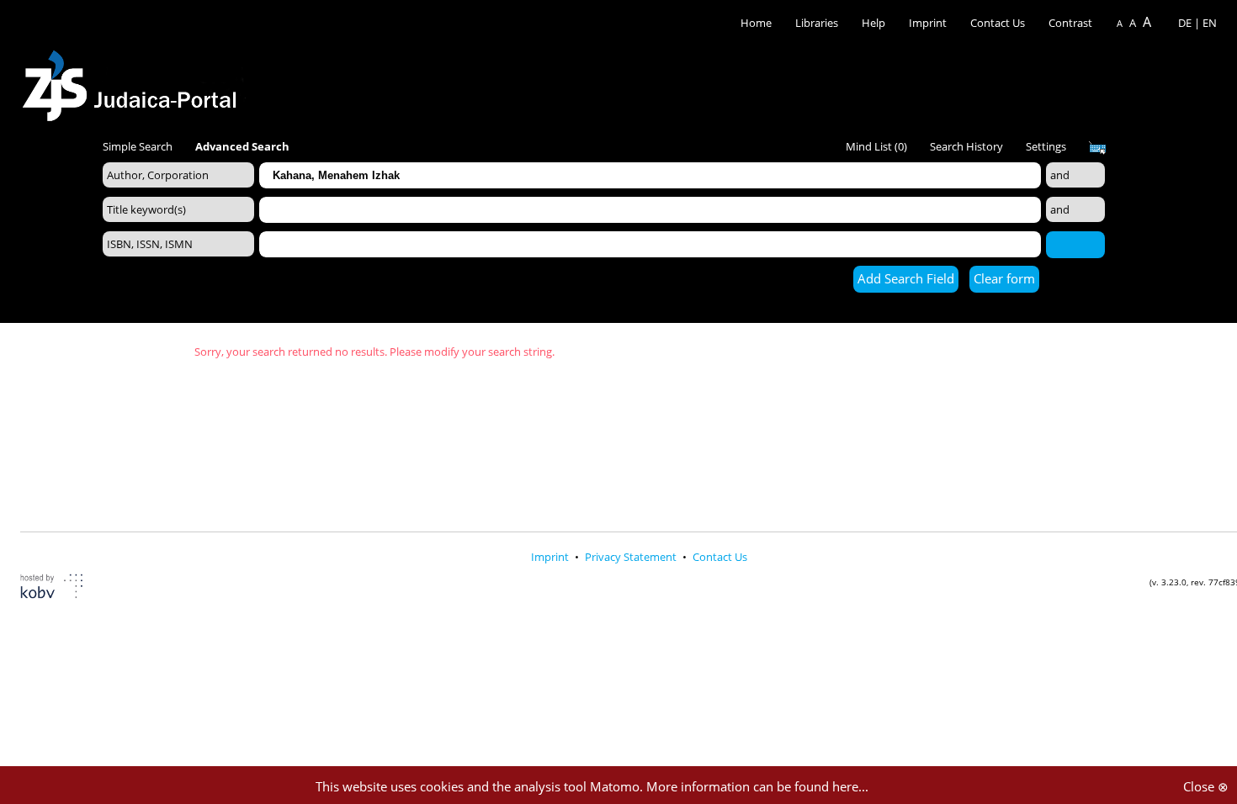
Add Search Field (905, 278)
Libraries (816, 22)
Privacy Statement (632, 556)
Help (873, 22)
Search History (966, 146)
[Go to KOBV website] (62, 588)
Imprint (928, 22)
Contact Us (998, 22)
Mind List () (876, 146)
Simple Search (138, 146)
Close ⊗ (1206, 786)
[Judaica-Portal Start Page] (133, 81)
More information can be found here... (757, 786)
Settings (1046, 146)
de (1185, 22)
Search (1075, 243)
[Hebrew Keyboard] (1097, 148)
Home (756, 22)
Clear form (1004, 278)
